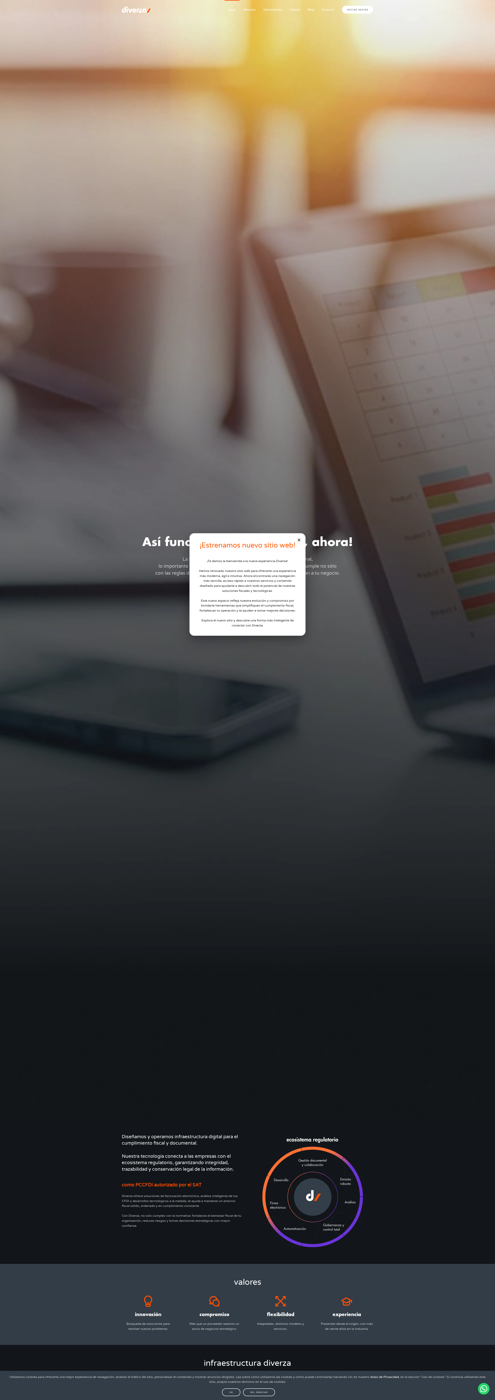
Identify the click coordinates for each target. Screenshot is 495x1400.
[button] (484, 1389)
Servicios (249, 9)
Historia (294, 9)
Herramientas (272, 9)
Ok (231, 1392)
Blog (311, 9)
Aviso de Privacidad (384, 1377)
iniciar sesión (357, 9)
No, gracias (259, 1392)
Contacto (328, 9)
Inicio (232, 9)
